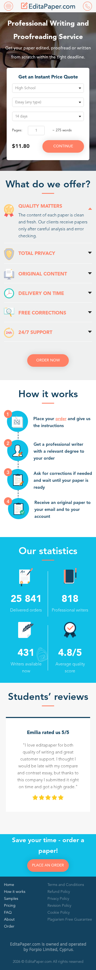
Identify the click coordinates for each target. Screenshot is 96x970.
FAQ (8, 912)
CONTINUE (63, 146)
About (9, 919)
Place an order (48, 865)
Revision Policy (59, 906)
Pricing (9, 906)
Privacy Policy (58, 899)
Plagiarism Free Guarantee (69, 919)
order (60, 419)
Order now (48, 360)
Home (9, 885)
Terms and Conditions (65, 885)
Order (9, 926)
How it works (14, 892)
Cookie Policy (58, 912)
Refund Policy (58, 892)
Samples (11, 899)
